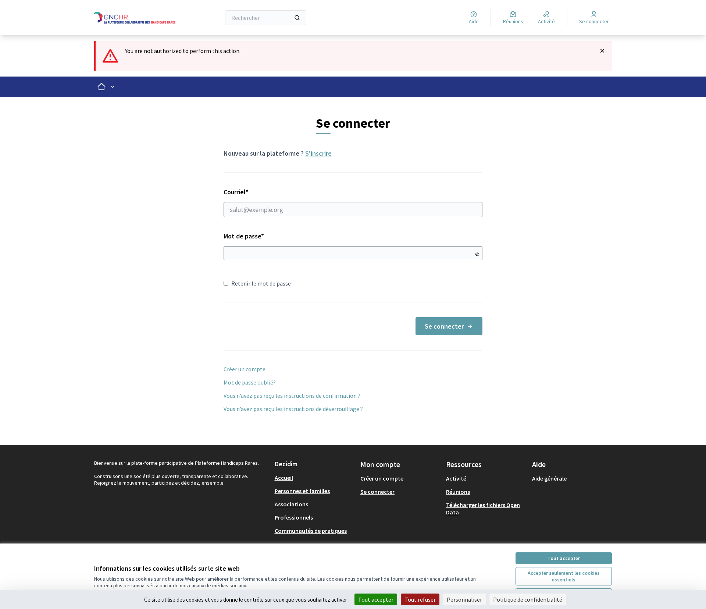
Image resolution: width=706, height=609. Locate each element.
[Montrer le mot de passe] (477, 254)
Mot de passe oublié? (250, 382)
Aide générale (549, 478)
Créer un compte (244, 369)
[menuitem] (314, 477)
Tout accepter (564, 558)
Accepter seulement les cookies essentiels (564, 576)
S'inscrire (318, 153)
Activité (456, 478)
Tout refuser (420, 599)
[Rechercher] (297, 18)
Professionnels (294, 517)
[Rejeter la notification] (602, 50)
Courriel (262, 192)
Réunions (458, 491)
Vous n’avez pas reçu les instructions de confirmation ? (292, 395)
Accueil (284, 477)
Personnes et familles (302, 491)
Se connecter (444, 326)
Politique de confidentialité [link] (527, 599)
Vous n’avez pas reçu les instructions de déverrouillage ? (293, 409)
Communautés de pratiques (311, 530)
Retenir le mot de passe (261, 283)
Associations (291, 504)
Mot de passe (244, 236)
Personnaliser (464, 599)
